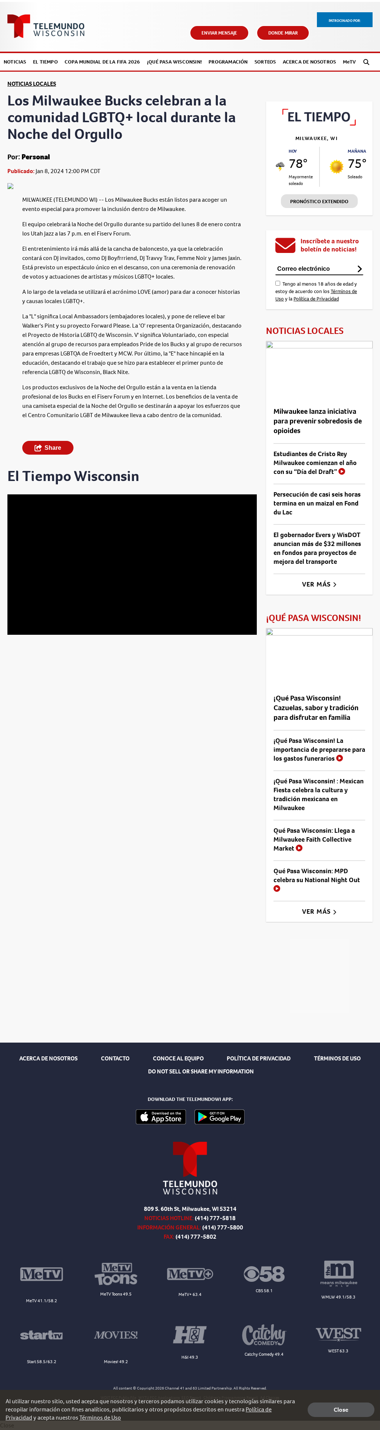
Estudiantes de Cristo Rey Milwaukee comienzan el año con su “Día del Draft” (315, 462)
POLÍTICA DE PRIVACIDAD (259, 1058)
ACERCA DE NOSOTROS (48, 1058)
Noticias (15, 61)
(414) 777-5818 (215, 1218)
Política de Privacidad (316, 298)
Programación (228, 61)
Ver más (317, 584)
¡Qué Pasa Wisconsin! (174, 61)
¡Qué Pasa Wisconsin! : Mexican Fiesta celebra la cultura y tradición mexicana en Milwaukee (318, 794)
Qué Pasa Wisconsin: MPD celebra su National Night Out (316, 875)
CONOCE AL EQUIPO (178, 1058)
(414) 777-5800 (222, 1227)
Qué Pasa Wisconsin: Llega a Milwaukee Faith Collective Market (314, 839)
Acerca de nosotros (309, 61)
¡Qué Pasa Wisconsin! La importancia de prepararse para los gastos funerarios (319, 749)
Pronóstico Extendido (319, 201)
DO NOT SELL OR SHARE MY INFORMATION (201, 1071)
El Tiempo (45, 61)
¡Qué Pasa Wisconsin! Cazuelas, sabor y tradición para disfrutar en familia (315, 707)
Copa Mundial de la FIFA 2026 (102, 61)
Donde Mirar (283, 33)
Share (53, 448)
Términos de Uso (100, 1417)
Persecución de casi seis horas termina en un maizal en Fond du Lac (317, 503)
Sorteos (265, 61)
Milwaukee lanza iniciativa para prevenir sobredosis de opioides (317, 421)
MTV (349, 61)
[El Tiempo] (319, 123)
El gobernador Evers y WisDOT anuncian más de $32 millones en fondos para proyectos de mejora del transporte (317, 548)
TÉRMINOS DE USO (337, 1058)
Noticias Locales (31, 84)
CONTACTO (115, 1058)
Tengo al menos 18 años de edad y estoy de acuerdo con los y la (316, 291)
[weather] (280, 167)
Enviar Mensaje (219, 33)
